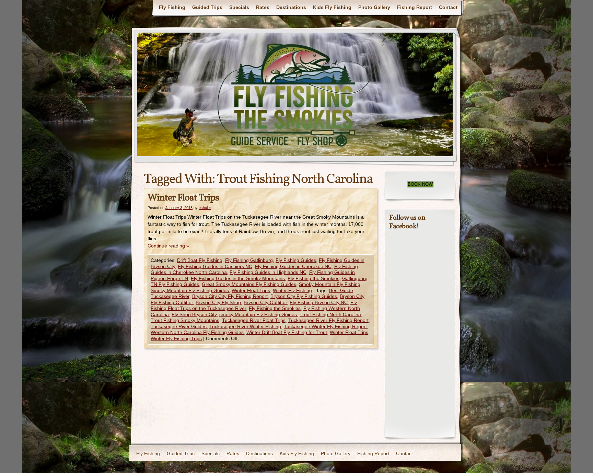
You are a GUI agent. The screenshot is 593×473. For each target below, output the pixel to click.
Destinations (291, 7)
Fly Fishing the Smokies (313, 278)
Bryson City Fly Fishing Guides (303, 296)
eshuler (205, 208)
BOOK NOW (420, 184)
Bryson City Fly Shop (218, 302)
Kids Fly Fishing (332, 7)
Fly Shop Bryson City (194, 314)
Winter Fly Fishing (292, 290)
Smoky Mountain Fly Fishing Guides (190, 290)
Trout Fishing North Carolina (330, 314)
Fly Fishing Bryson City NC (319, 302)
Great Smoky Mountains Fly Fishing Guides (249, 284)
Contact (448, 7)
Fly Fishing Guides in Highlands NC (268, 272)
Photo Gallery (374, 7)
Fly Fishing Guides (296, 260)
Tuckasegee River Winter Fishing (245, 326)
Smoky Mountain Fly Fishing (329, 284)
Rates (262, 7)
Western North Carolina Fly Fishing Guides (197, 332)
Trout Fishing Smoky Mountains (185, 320)
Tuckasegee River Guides (179, 326)
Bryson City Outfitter (265, 302)
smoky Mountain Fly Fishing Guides (258, 314)
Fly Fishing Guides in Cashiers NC (215, 266)
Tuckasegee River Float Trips (254, 320)
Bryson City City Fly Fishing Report (230, 296)
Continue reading (168, 246)
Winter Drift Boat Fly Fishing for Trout (286, 332)
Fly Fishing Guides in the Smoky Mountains (238, 278)
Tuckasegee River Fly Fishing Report (328, 320)
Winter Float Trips (183, 198)
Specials (239, 7)
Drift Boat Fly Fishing (199, 260)
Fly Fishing (172, 7)
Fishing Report (414, 7)
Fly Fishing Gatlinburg (249, 260)
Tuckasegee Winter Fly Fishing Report (325, 326)
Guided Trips (207, 7)
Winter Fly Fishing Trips (176, 338)
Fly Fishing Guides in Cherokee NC (293, 266)
